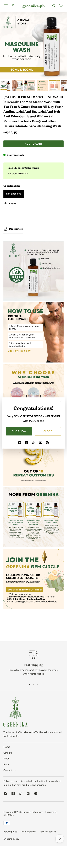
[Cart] (60, 6)
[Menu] (6, 6)
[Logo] (15, 712)
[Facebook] (26, 442)
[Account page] (13, 6)
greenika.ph (33, 5)
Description (16, 228)
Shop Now (19, 431)
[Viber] (47, 442)
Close (47, 431)
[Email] (40, 442)
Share (12, 203)
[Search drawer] (54, 6)
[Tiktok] (33, 442)
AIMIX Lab (8, 815)
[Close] (60, 402)
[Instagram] (19, 442)
